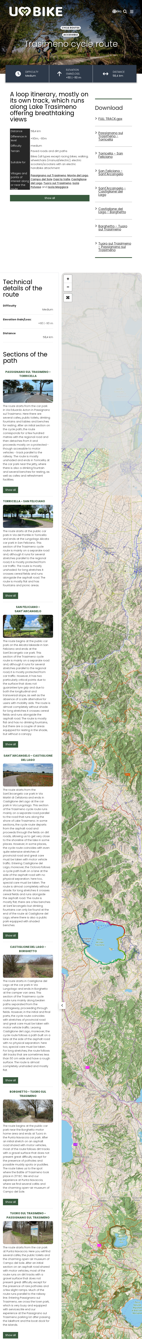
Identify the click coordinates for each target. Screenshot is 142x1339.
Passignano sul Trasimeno (48, 175)
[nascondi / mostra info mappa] (62, 1005)
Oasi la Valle (61, 179)
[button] (117, 12)
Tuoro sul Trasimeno (57, 183)
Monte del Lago (77, 175)
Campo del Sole (41, 179)
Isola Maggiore (58, 187)
